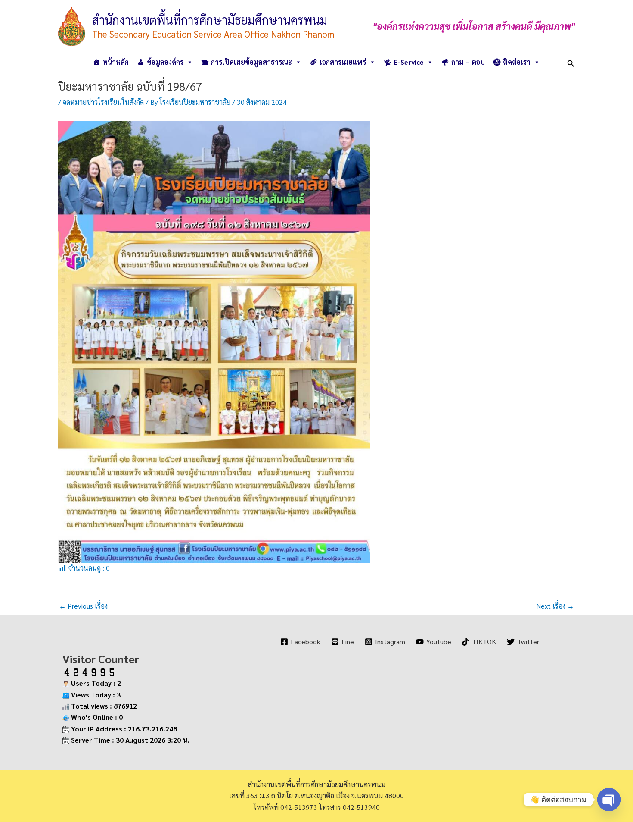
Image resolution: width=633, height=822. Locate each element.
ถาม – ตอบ (468, 61)
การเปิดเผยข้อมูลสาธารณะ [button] (251, 61)
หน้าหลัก (115, 61)
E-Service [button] (409, 61)
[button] (571, 61)
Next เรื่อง (555, 605)
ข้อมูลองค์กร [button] (165, 61)
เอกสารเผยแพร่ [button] (343, 61)
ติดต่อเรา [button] (517, 61)
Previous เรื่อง (83, 605)
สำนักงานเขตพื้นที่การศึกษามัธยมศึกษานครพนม (209, 19)
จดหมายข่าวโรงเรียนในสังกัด (103, 102)
